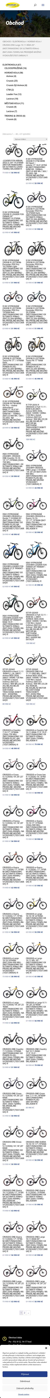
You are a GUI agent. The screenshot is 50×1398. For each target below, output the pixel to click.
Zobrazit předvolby (25, 1388)
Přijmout (25, 1374)
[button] (46, 1348)
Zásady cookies (23, 1394)
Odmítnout (25, 1381)
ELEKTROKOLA (19, 41)
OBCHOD (7, 41)
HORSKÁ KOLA (34, 41)
